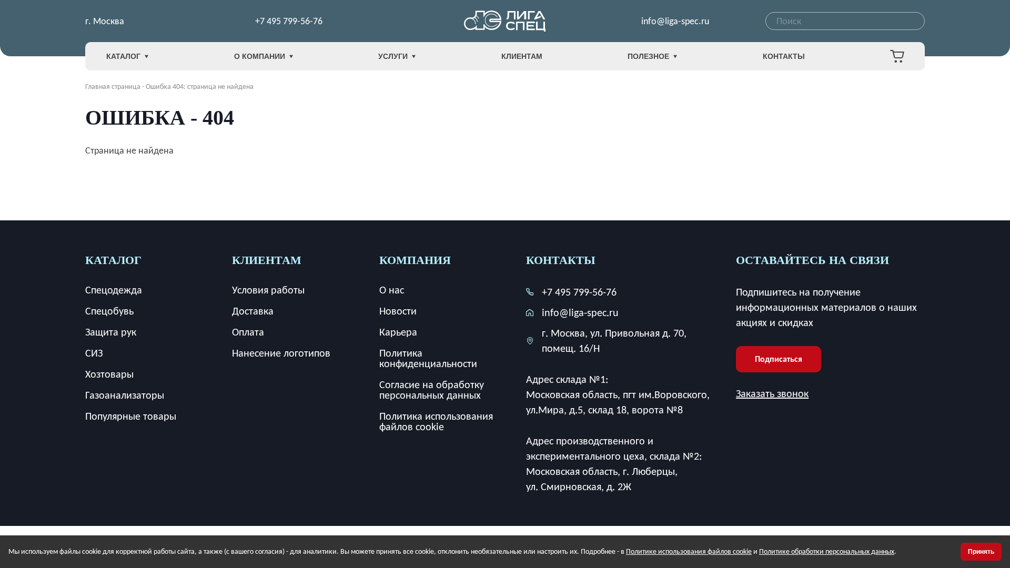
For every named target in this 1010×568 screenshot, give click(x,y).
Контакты (784, 56)
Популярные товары (130, 416)
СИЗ (94, 353)
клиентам (266, 260)
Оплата (248, 332)
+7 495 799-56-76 (288, 21)
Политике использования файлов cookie (689, 551)
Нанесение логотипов (281, 353)
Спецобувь (109, 311)
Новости (398, 311)
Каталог (123, 56)
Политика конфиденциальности (428, 358)
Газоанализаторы (124, 395)
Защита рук (110, 332)
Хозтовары (109, 374)
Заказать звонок (772, 393)
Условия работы (268, 290)
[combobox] (845, 21)
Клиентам (521, 56)
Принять (981, 551)
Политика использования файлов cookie (436, 421)
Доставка (253, 311)
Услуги (393, 56)
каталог (113, 260)
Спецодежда (113, 290)
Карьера (398, 332)
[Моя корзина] (897, 56)
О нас (391, 290)
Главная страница (112, 86)
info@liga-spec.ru (675, 21)
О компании (259, 56)
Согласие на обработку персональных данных (431, 389)
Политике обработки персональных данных (826, 551)
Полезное (648, 56)
